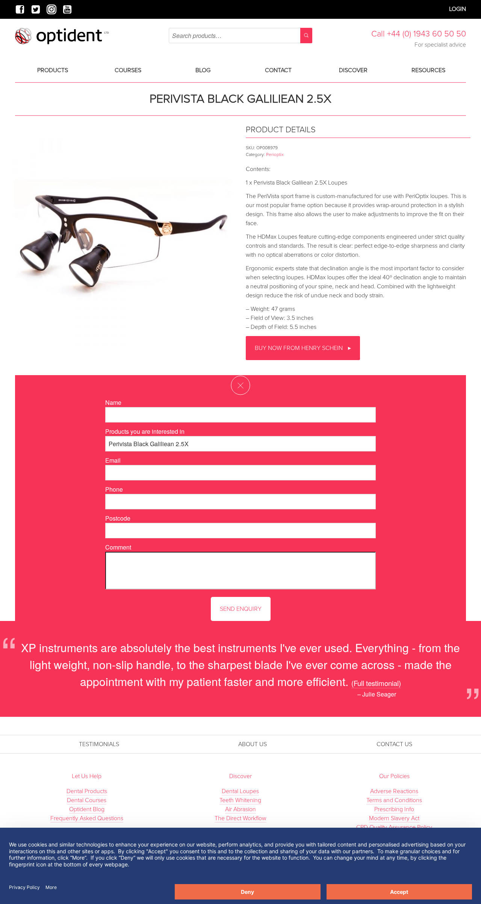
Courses (128, 70)
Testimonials (99, 744)
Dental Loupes (240, 791)
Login (457, 9)
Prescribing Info (394, 809)
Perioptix (275, 154)
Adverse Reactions (394, 791)
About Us (252, 744)
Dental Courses (86, 800)
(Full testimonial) (376, 683)
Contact (278, 70)
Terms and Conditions (394, 800)
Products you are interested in (145, 431)
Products (52, 70)
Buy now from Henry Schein (299, 348)
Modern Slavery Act (394, 818)
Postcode (117, 518)
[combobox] (240, 35)
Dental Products (87, 791)
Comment (118, 547)
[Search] (306, 35)
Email (113, 460)
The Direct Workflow (240, 818)
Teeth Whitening (240, 800)
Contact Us (394, 744)
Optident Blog (86, 809)
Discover (353, 70)
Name (113, 402)
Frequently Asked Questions (86, 818)
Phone (114, 489)
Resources (428, 70)
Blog (202, 70)
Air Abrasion (240, 809)
